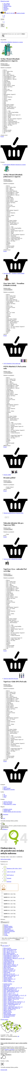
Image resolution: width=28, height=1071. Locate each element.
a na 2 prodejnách (7, 482)
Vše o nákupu (6, 3)
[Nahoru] (3, 1058)
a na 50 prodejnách (5, 65)
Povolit (2, 1054)
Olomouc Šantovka (7, 801)
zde (18, 1036)
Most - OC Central (7, 803)
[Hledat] (3, 36)
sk (3, 16)
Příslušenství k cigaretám (9, 789)
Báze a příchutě (6, 788)
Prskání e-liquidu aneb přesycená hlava (12, 811)
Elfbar (4, 797)
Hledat (23, 33)
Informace (5, 922)
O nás (5, 934)
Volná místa (7, 932)
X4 (4, 794)
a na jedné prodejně (8, 529)
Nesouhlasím (8, 1054)
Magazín (5, 7)
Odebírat (17, 939)
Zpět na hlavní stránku (6, 859)
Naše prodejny (5, 945)
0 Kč (4, 818)
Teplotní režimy (7, 810)
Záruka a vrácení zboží (9, 931)
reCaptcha (11, 1049)
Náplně (5, 787)
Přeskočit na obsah (5, 1)
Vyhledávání (4, 33)
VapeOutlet (6, 8)
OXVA (5, 795)
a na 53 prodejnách (8, 372)
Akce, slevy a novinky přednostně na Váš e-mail (13, 938)
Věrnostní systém (7, 6)
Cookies (6, 935)
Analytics (7, 1049)
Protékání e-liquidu (7, 809)
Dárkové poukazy (8, 926)
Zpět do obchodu (4, 827)
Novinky (6, 925)
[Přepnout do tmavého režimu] (3, 13)
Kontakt (5, 10)
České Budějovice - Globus (9, 804)
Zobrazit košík (4, 1069)
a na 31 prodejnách (8, 289)
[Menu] (3, 25)
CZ (4, 15)
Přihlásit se (5, 829)
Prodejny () (6, 4)
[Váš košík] (2, 816)
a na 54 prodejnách (8, 575)
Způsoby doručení (8, 927)
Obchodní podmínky (9, 930)
